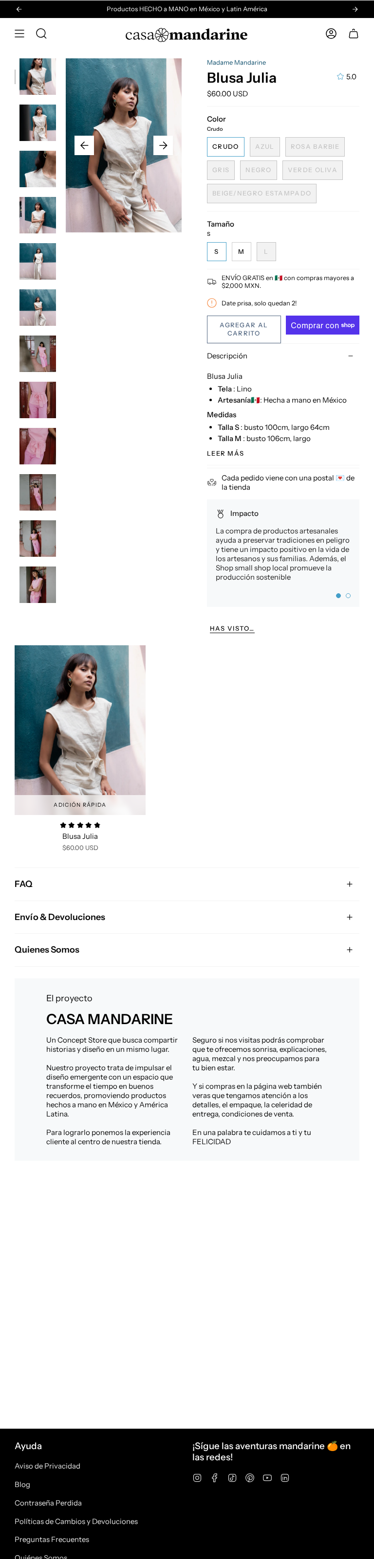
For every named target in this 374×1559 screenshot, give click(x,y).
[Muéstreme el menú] (19, 33)
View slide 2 (348, 595)
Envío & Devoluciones (60, 916)
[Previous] (19, 9)
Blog (22, 1484)
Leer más (225, 453)
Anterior (84, 145)
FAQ (24, 883)
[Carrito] (353, 33)
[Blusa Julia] (80, 730)
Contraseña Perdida (48, 1502)
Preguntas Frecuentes (52, 1539)
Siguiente (163, 145)
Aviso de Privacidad (47, 1465)
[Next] (355, 9)
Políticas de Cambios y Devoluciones (76, 1521)
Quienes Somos (47, 949)
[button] (41, 33)
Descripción (227, 355)
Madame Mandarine (236, 62)
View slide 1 (338, 595)
